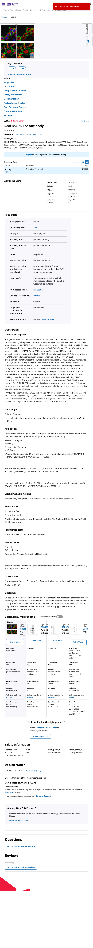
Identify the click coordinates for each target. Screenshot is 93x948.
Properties (9, 82)
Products (4, 17)
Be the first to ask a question (21, 846)
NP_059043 (38, 289)
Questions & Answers (14, 111)
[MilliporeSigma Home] (12, 4)
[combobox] (46, 10)
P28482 (30, 697)
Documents (9, 792)
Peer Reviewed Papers (15, 107)
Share (86, 121)
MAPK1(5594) (48, 319)
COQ (22, 68)
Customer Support (43, 796)
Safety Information (13, 94)
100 (35, 227)
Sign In (29, 154)
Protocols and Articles (14, 103)
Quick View (15, 642)
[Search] (88, 10)
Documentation (11, 98)
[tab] (6, 17)
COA (12, 68)
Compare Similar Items (15, 90)
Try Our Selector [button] (40, 736)
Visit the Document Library (18, 820)
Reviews (8, 115)
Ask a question (39, 134)
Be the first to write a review (22, 868)
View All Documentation (19, 74)
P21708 (36, 295)
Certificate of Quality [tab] (33, 771)
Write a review (25, 134)
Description (9, 86)
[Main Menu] (3, 4)
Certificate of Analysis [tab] (14, 771)
